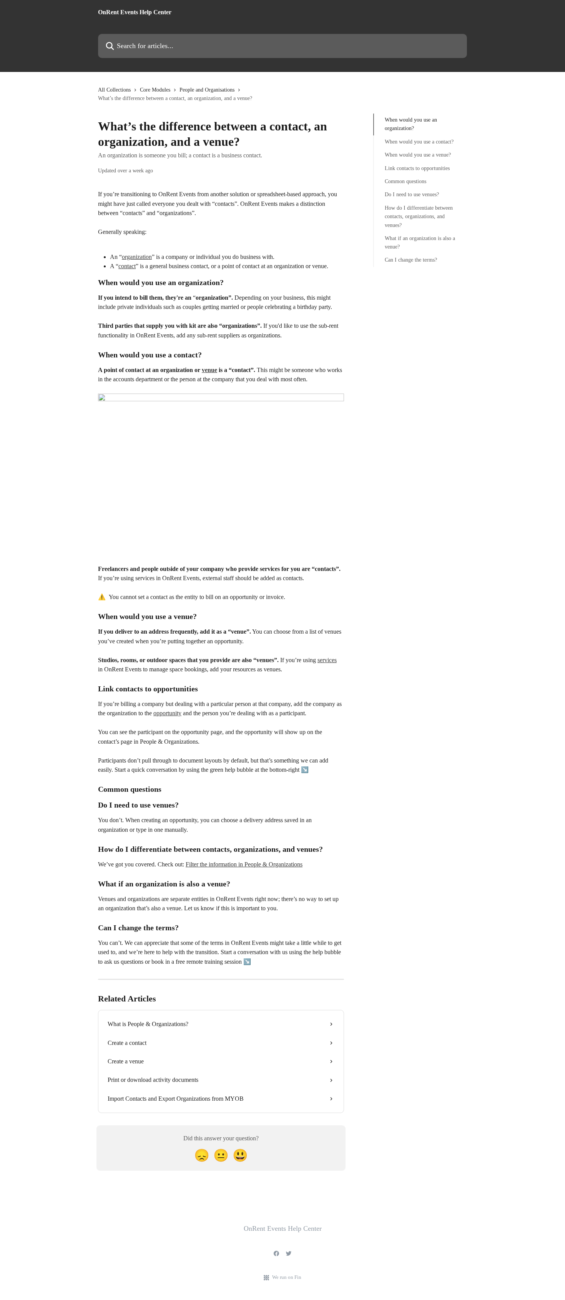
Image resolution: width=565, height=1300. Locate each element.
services (327, 660)
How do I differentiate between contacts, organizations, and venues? (419, 216)
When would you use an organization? (411, 124)
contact (127, 266)
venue (209, 370)
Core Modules (155, 90)
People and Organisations (206, 90)
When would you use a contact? (419, 142)
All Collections (114, 90)
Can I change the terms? (411, 260)
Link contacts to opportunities (417, 168)
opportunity (167, 713)
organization (137, 257)
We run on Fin (286, 1277)
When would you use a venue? (418, 155)
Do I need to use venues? (412, 194)
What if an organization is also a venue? (420, 242)
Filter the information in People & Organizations (244, 864)
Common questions (405, 181)
